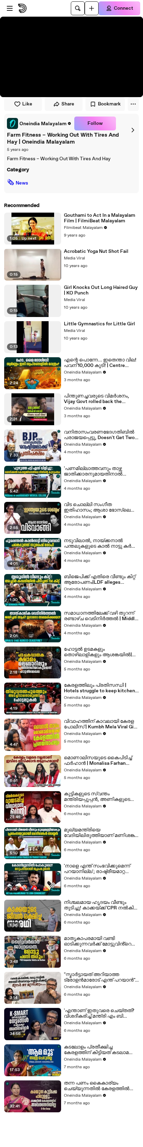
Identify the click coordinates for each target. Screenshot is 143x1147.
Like (27, 104)
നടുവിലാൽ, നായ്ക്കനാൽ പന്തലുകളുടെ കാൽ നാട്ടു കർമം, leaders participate (101, 543)
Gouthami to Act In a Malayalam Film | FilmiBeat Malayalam (99, 218)
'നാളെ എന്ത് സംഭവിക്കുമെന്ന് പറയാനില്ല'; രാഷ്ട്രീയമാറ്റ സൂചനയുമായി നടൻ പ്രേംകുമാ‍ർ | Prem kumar (97, 868)
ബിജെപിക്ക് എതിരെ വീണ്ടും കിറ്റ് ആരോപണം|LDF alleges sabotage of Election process (99, 579)
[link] (39, 123)
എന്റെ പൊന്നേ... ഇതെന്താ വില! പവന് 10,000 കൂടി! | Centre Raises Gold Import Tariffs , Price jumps (100, 362)
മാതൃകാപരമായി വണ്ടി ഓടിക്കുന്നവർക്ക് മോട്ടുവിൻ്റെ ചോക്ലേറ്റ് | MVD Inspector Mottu (97, 941)
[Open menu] (9, 8)
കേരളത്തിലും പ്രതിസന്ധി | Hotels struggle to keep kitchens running (100, 688)
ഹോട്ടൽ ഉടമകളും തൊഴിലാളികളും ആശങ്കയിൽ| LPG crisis (98, 652)
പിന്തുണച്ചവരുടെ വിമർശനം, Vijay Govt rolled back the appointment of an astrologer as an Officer (99, 398)
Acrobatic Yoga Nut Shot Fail (96, 251)
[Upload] (92, 8)
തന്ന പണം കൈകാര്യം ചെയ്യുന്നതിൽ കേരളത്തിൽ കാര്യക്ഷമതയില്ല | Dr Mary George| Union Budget (96, 1086)
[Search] (78, 8)
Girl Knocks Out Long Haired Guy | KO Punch (101, 290)
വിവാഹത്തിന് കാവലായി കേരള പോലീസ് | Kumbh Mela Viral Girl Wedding (100, 724)
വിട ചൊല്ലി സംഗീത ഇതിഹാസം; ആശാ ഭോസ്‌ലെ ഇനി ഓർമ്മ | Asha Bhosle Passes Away (100, 507)
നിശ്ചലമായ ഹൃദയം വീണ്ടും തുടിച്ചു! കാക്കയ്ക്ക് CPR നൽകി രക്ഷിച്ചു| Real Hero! (99, 905)
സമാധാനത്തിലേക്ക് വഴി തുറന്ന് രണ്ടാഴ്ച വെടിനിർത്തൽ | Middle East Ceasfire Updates (100, 616)
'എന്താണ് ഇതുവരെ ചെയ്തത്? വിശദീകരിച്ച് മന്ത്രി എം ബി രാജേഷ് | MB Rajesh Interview (99, 1013)
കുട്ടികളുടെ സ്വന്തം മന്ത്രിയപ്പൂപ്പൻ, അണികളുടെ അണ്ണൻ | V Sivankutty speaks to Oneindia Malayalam (100, 796)
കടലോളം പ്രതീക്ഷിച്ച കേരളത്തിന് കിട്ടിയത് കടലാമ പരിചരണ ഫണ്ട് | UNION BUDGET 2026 (96, 1049)
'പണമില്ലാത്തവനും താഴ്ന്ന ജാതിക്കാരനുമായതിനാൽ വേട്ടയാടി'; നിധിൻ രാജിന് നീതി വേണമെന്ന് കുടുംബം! (98, 471)
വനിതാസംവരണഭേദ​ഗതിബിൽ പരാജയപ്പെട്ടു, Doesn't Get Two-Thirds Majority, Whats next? (100, 434)
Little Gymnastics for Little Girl (99, 324)
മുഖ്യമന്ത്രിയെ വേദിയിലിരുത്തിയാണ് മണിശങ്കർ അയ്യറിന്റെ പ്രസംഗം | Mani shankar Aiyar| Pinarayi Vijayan (101, 832)
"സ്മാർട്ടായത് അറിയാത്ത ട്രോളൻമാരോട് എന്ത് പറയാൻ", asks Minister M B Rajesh (100, 977)
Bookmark (109, 104)
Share (67, 104)
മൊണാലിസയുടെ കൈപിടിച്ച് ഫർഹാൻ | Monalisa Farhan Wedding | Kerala (98, 760)
